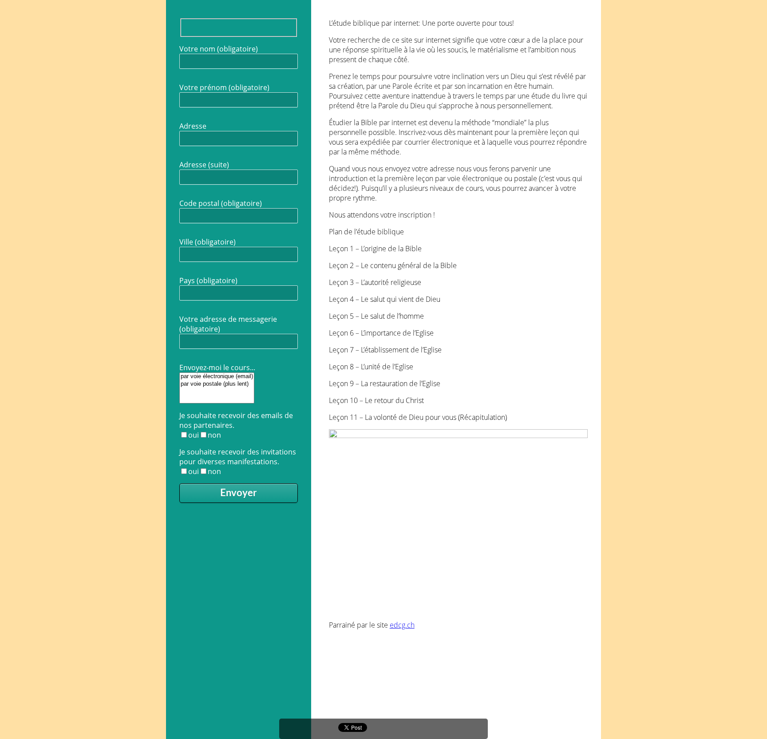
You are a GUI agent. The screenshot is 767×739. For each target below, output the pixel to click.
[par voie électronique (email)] (217, 376)
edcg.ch (402, 625)
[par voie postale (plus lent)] (217, 384)
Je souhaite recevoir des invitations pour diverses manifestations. (237, 461)
